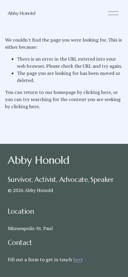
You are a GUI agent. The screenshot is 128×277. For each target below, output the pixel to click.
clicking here (97, 92)
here (78, 259)
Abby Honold (21, 13)
